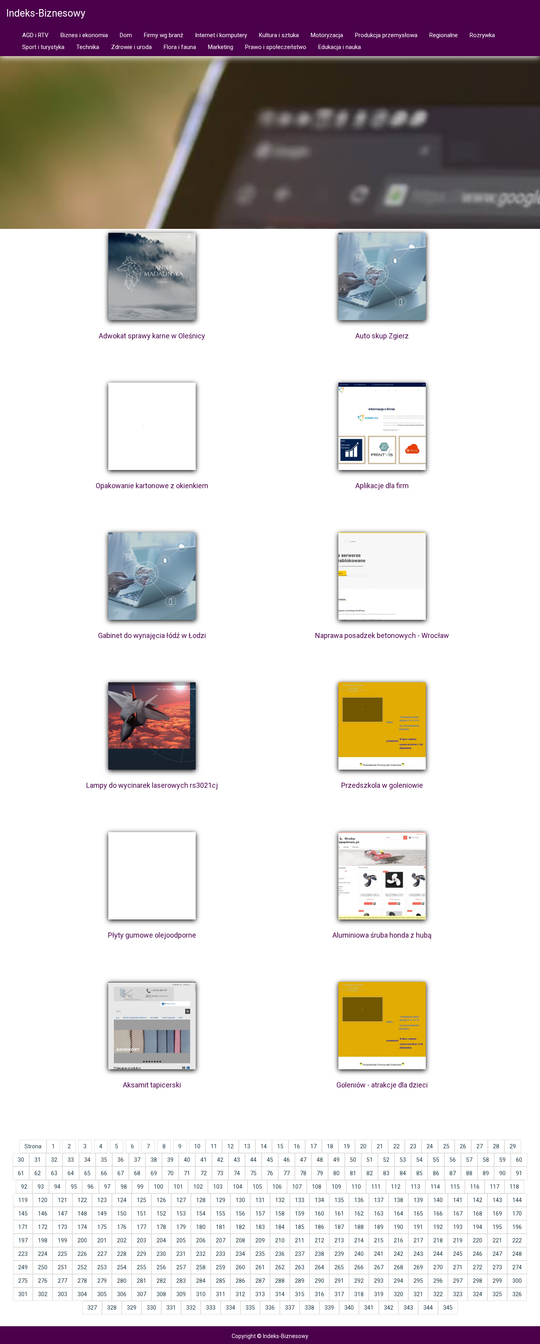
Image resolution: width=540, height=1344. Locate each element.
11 (214, 1146)
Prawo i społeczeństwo (275, 47)
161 (339, 1213)
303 (62, 1294)
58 (486, 1160)
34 (87, 1160)
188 (359, 1227)
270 (438, 1267)
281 (141, 1281)
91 (519, 1173)
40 (187, 1160)
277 (62, 1281)
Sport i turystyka (43, 47)
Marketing (220, 47)
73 (220, 1173)
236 (280, 1254)
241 (378, 1254)
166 (438, 1213)
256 (161, 1267)
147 (62, 1213)
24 (430, 1146)
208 (240, 1240)
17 (313, 1146)
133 (299, 1200)
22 (396, 1146)
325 (497, 1294)
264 (319, 1267)
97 (107, 1187)
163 (378, 1213)
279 (102, 1281)
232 (201, 1254)
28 (496, 1146)
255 (141, 1267)
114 (435, 1187)
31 (37, 1160)
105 (257, 1187)
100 (158, 1187)
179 (181, 1227)
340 (349, 1307)
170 (517, 1213)
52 (386, 1160)
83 (386, 1173)
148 (82, 1213)
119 (23, 1200)
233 (220, 1254)
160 (319, 1213)
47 (303, 1160)
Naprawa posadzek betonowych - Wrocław (382, 635)
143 (497, 1200)
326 (517, 1294)
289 (299, 1281)
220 (477, 1240)
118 (514, 1187)
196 (517, 1227)
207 (220, 1240)
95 (74, 1187)
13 (247, 1146)
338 (309, 1307)
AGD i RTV (35, 35)
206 (201, 1240)
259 (220, 1267)
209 (260, 1240)
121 (62, 1200)
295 (418, 1281)
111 (376, 1187)
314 (280, 1294)
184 (280, 1227)
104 (237, 1187)
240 (359, 1254)
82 (369, 1173)
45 (270, 1160)
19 (347, 1146)
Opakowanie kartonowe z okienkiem (152, 485)
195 (497, 1227)
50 (353, 1160)
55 (436, 1160)
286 (240, 1281)
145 (23, 1213)
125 (141, 1200)
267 (378, 1267)
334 (230, 1307)
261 (260, 1267)
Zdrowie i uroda (131, 47)
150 (122, 1213)
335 (250, 1307)
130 (240, 1200)
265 (339, 1267)
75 (253, 1173)
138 (398, 1200)
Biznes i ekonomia (84, 35)
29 (513, 1146)
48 (320, 1160)
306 (122, 1294)
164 (398, 1213)
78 (303, 1173)
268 (398, 1267)
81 (353, 1173)
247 (497, 1254)
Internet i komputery (221, 35)
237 (299, 1254)
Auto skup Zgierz (382, 336)
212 (319, 1240)
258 (201, 1267)
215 (378, 1240)
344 (428, 1307)
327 (92, 1307)
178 (161, 1227)
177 (141, 1227)
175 (102, 1227)
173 (62, 1227)
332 (191, 1307)
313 (260, 1294)
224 (42, 1254)
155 (220, 1213)
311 (220, 1294)
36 (120, 1160)
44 (253, 1160)
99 (140, 1187)
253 (102, 1267)
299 (497, 1281)
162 (359, 1213)
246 (477, 1254)
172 (42, 1227)
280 (122, 1281)
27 (479, 1146)
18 (330, 1146)
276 (42, 1281)
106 (277, 1187)
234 (240, 1254)
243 (418, 1254)
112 (395, 1187)
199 (62, 1240)
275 (23, 1281)
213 (339, 1240)
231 (181, 1254)
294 (398, 1281)
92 (24, 1187)
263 (299, 1267)
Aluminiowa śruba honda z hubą (382, 935)
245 (458, 1254)
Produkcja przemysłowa (386, 35)
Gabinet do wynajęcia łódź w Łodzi (152, 635)
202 (122, 1240)
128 (201, 1200)
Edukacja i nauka (339, 47)
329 (131, 1307)
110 (356, 1187)
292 (359, 1281)
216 (398, 1240)
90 (502, 1173)
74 (237, 1173)
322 (438, 1294)
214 (359, 1240)
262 (280, 1267)
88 (469, 1173)
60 (519, 1160)
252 (82, 1267)
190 (398, 1227)
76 (270, 1173)
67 (120, 1173)
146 (42, 1213)
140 (438, 1200)
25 (446, 1146)
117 (494, 1187)
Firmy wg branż (163, 35)
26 (463, 1146)
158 (280, 1213)
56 (452, 1160)
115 (455, 1187)
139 (418, 1200)
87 (452, 1173)
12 (230, 1146)
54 (419, 1160)
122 (82, 1200)
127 (181, 1200)
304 (82, 1294)
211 (299, 1240)
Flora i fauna (180, 47)
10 (197, 1146)
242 (398, 1254)
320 (398, 1294)
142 (477, 1200)
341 (369, 1307)
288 (280, 1281)
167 (458, 1213)
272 (477, 1267)
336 (270, 1307)
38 (154, 1160)
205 (181, 1240)
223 (23, 1254)
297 (458, 1281)
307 (141, 1294)
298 (477, 1281)
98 (124, 1187)
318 (359, 1294)
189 (378, 1227)
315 (299, 1294)
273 (497, 1267)
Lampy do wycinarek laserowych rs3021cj (152, 785)
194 (477, 1227)
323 (458, 1294)
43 (237, 1160)
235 (260, 1254)
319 (378, 1294)
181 (220, 1227)
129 (220, 1200)
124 (122, 1200)
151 (141, 1213)
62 (37, 1173)
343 (408, 1307)
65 (87, 1173)
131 (260, 1200)
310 (201, 1294)
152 (161, 1213)
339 (329, 1307)
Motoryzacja (327, 35)
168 (477, 1213)
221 (497, 1240)
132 (280, 1200)
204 (161, 1240)
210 (280, 1240)
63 (54, 1173)
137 (378, 1200)
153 (181, 1213)
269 (418, 1267)
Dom (126, 35)
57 (469, 1160)
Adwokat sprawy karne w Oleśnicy (152, 336)
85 (419, 1173)
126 (161, 1200)
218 (438, 1240)
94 (57, 1187)
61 (21, 1173)
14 (264, 1146)
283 (181, 1281)
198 (42, 1240)
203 (141, 1240)
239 (339, 1254)
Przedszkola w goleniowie (382, 785)
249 (23, 1267)
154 (201, 1213)
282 (161, 1281)
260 (240, 1267)
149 (102, 1213)
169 (497, 1213)
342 (388, 1307)
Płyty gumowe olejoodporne (152, 935)
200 (82, 1240)
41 (203, 1160)
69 (154, 1173)
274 (517, 1267)
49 (336, 1160)
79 (320, 1173)
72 (203, 1173)
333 (210, 1307)
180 (201, 1227)
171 (23, 1227)
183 (260, 1227)
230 (161, 1254)
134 (319, 1200)
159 (299, 1213)
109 (336, 1187)
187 (339, 1227)
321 (418, 1294)
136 (359, 1200)
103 (218, 1187)
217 (418, 1240)
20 (363, 1146)
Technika (87, 47)
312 (240, 1294)
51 (369, 1160)
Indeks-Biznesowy (45, 13)
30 (21, 1160)
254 (122, 1267)
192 (438, 1227)
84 (403, 1173)
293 (378, 1281)
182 (240, 1227)
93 (41, 1187)
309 (181, 1294)
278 (82, 1281)
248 (517, 1254)
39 (170, 1160)
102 (198, 1187)
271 (458, 1267)
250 (42, 1267)
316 (319, 1294)
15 (280, 1146)
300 (517, 1281)
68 (137, 1173)
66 (104, 1173)
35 (104, 1160)
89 (486, 1173)
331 (171, 1307)
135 (339, 1200)
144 (517, 1200)
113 (415, 1187)
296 (438, 1281)
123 (102, 1200)
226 (82, 1254)
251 (62, 1267)
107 (297, 1187)
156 (240, 1213)
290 (319, 1281)
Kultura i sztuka (279, 35)
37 (137, 1160)
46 (286, 1160)
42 (220, 1160)
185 (299, 1227)
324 (477, 1294)
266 (359, 1267)
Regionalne (443, 35)
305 (102, 1294)
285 (220, 1281)
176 (122, 1227)
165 (418, 1213)
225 (62, 1254)
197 (23, 1240)
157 (260, 1213)
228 (122, 1254)
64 (71, 1173)
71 (187, 1173)
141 (458, 1200)
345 (448, 1307)
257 (181, 1267)
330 (151, 1307)
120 (42, 1200)
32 (54, 1160)
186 (319, 1227)
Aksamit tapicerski (152, 1085)
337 (290, 1307)
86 (436, 1173)
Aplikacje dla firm (382, 485)
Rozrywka (482, 35)
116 (475, 1187)
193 (458, 1227)
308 (161, 1294)
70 (170, 1173)
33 (71, 1160)
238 (319, 1254)
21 (380, 1146)
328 (112, 1307)
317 (339, 1294)
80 (336, 1173)
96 (90, 1187)
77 (286, 1173)
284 (201, 1281)
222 (517, 1240)
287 (260, 1281)
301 (23, 1294)
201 (102, 1240)
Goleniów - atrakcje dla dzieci (382, 1085)
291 (339, 1281)
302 (42, 1294)
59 (502, 1160)
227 (102, 1254)
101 (178, 1187)
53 (403, 1160)
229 (141, 1254)
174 (82, 1227)
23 (413, 1146)
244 (438, 1254)
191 (418, 1227)
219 (458, 1240)
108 (316, 1187)
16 (297, 1146)
